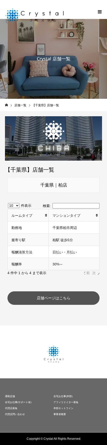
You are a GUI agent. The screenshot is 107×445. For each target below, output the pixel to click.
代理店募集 (11, 408)
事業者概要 (60, 414)
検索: (47, 206)
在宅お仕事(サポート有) (18, 402)
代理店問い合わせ (15, 414)
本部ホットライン (63, 408)
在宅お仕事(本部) (63, 396)
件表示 (25, 206)
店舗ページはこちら (53, 298)
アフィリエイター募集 (66, 402)
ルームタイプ (21, 216)
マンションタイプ (66, 216)
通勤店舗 (10, 396)
